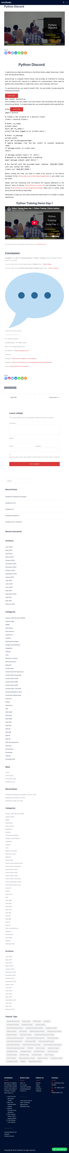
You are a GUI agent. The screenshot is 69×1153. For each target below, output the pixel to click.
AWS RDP (14, 397)
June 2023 (9, 584)
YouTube (38, 1083)
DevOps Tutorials (40, 1024)
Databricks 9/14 (10, 503)
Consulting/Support (25, 1089)
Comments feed (10, 779)
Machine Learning (11, 658)
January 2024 (10, 560)
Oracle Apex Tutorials (25, 1034)
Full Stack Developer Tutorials (15, 1028)
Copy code (11, 95)
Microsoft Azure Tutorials (54, 1031)
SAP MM (8, 732)
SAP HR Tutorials (24, 1054)
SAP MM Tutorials (36, 1054)
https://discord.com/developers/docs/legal (27, 188)
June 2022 (9, 587)
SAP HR (7, 729)
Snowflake (8, 752)
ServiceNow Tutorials (56, 1058)
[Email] (22, 52)
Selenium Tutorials (42, 1058)
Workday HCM (10, 759)
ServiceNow (9, 749)
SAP (6, 709)
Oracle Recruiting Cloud (13, 695)
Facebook (38, 1089)
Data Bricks (9, 628)
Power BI (8, 698)
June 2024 (9, 547)
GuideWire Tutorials (51, 1028)
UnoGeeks (6, 2)
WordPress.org (10, 782)
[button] (59, 1149)
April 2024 (8, 553)
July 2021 (8, 597)
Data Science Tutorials (13, 1024)
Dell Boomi (9, 635)
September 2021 (10, 594)
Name (11, 438)
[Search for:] (17, 481)
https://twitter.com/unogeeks (19, 366)
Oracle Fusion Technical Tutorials (31, 1044)
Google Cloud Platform (12, 645)
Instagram (38, 1090)
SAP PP (7, 735)
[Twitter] (12, 52)
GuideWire (8, 648)
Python (7, 702)
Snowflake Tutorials (12, 1061)
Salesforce (9, 705)
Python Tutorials (10, 387)
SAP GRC (8, 725)
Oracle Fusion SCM (11, 685)
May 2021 (8, 600)
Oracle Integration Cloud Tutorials (52, 1044)
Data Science (9, 631)
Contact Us (23, 1090)
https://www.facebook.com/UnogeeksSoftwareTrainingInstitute (32, 362)
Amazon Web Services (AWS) (15, 618)
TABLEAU (23, 1061)
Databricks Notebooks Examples (15, 496)
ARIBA (7, 625)
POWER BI (30, 1048)
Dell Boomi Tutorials (27, 1024)
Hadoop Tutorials (11, 1031)
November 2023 (10, 567)
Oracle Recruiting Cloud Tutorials (15, 1048)
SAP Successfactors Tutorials (26, 1058)
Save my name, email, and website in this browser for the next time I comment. (34, 457)
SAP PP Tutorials (49, 1054)
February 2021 (10, 604)
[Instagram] (9, 52)
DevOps (8, 638)
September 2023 (11, 574)
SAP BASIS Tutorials (26, 1051)
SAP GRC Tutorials (11, 1054)
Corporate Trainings (25, 1087)
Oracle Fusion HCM (11, 678)
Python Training (53, 268)
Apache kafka (9, 621)
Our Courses (23, 1085)
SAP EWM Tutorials (39, 1051)
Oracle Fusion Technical (13, 688)
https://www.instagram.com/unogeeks (24, 358)
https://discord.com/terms (35, 185)
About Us (22, 1083)
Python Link (42, 244)
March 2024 (9, 557)
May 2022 (8, 590)
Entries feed (9, 775)
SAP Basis (8, 715)
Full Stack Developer (12, 641)
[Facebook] (5, 52)
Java (6, 655)
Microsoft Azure (10, 661)
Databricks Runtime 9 (12, 515)
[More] (25, 52)
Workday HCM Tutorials (35, 1061)
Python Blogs (47, 264)
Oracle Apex (9, 668)
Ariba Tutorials (26, 1021)
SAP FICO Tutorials (52, 1051)
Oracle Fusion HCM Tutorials (14, 1041)
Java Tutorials (23, 1031)
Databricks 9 (9, 509)
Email (11, 446)
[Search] (63, 2)
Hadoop (8, 651)
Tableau (8, 756)
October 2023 (10, 570)
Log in (7, 772)
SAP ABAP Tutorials (12, 1051)
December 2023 (10, 564)
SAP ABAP (8, 712)
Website (38, 446)
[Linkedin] (15, 52)
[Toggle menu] (67, 2)
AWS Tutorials (36, 1021)
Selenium (8, 746)
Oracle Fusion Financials (13, 675)
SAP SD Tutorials (11, 1058)
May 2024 (8, 550)
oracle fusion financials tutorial (15, 1038)
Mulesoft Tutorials (11, 1034)
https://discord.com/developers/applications (34, 176)
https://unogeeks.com (22, 350)
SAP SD (7, 739)
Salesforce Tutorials (53, 1048)
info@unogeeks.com (57, 1092)
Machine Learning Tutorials (37, 1031)
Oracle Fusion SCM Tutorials (46, 1041)
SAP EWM (8, 719)
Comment (13, 423)
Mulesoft (8, 665)
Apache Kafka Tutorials (13, 1021)
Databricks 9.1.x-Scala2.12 (13, 522)
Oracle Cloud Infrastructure (14, 672)
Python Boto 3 (53, 397)
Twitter (38, 1085)
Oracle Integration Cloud (13, 692)
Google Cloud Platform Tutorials (34, 1028)
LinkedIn (38, 1087)
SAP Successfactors (12, 742)
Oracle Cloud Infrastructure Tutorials (44, 1034)
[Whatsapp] (19, 52)
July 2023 (8, 580)
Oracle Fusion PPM (11, 682)
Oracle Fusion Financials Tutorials (35, 1038)
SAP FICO (8, 722)
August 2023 (9, 577)
